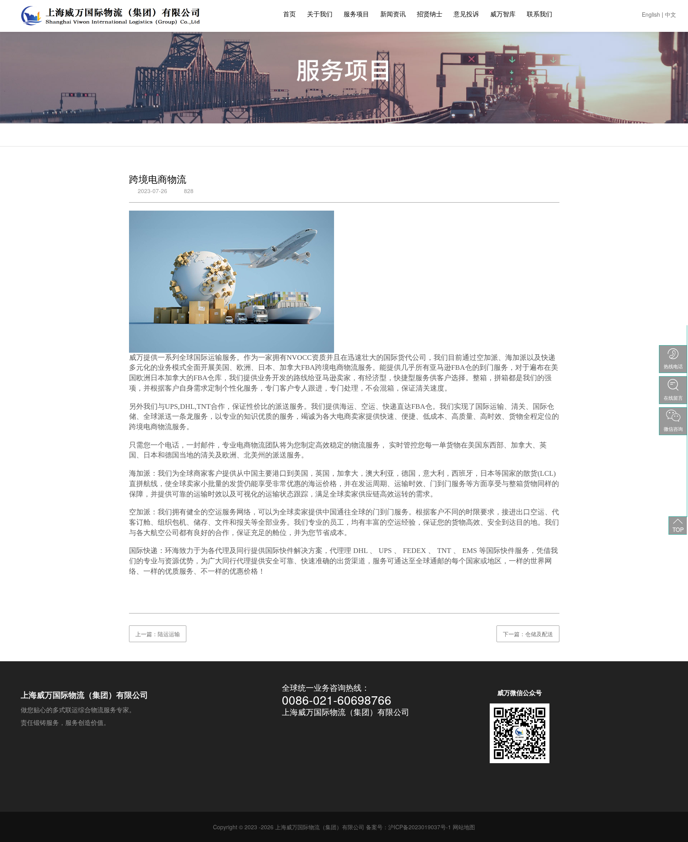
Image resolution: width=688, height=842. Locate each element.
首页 (289, 13)
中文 (670, 14)
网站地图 (464, 827)
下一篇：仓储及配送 (528, 634)
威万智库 (503, 13)
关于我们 (319, 13)
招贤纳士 (429, 13)
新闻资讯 (393, 13)
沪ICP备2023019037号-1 (419, 827)
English (651, 14)
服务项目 (356, 13)
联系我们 (539, 13)
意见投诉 (466, 13)
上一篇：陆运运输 (157, 634)
